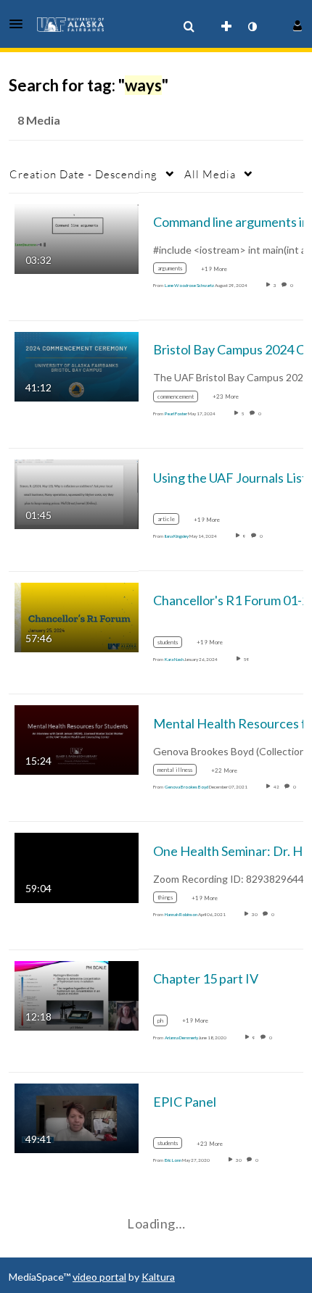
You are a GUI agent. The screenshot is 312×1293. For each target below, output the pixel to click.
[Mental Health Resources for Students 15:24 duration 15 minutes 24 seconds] (77, 739)
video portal (99, 1277)
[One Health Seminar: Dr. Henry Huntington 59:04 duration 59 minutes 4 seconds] (77, 866)
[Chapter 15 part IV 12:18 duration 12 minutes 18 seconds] (77, 994)
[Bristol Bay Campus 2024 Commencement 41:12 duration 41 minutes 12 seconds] (77, 365)
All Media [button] (210, 173)
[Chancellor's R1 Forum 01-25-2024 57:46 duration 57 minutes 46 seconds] (77, 616)
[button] (20, 24)
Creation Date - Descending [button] (83, 173)
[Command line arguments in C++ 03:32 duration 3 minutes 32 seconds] (77, 237)
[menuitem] (188, 27)
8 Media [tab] (38, 120)
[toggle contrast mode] (252, 27)
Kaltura (158, 1277)
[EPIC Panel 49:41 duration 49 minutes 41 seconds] (77, 1117)
